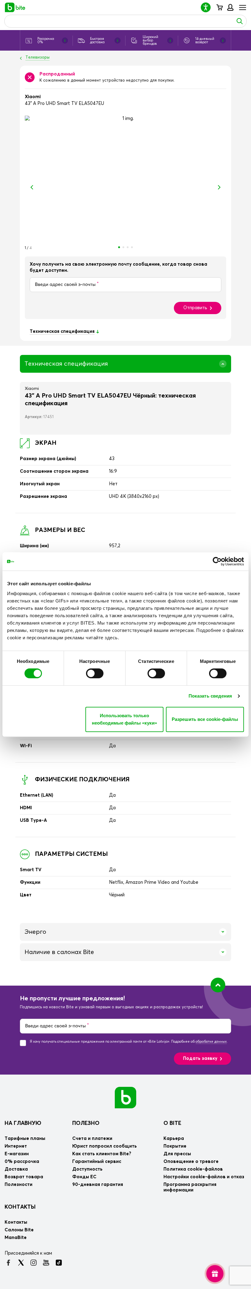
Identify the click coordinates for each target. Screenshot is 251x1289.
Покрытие (174, 1146)
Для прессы (177, 1154)
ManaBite (230, 7)
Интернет (16, 1146)
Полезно (85, 1123)
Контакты (20, 1207)
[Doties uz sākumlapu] (125, 1097)
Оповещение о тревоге (191, 1161)
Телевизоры (37, 58)
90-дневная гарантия (97, 1184)
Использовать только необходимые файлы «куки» (124, 719)
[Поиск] (239, 21)
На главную (23, 1123)
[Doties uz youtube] (46, 1263)
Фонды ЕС (84, 1177)
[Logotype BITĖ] (15, 7)
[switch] (94, 673)
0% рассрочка (22, 1161)
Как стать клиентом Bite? (101, 1154)
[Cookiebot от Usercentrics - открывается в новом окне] (217, 561)
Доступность (87, 1169)
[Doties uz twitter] (21, 1263)
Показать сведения (210, 695)
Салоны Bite (19, 1230)
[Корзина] (219, 7)
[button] (208, 7)
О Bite (172, 1123)
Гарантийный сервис (96, 1161)
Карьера (173, 1138)
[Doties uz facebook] (8, 1263)
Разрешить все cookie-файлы (205, 719)
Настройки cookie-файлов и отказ (203, 1177)
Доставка (16, 1169)
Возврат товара (24, 1177)
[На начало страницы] (218, 985)
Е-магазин (17, 1154)
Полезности (18, 1184)
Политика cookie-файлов (193, 1169)
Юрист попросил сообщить (104, 1146)
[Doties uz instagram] (33, 1263)
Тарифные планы (25, 1138)
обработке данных (211, 1041)
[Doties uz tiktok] (58, 1263)
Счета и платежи (92, 1138)
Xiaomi (33, 96)
